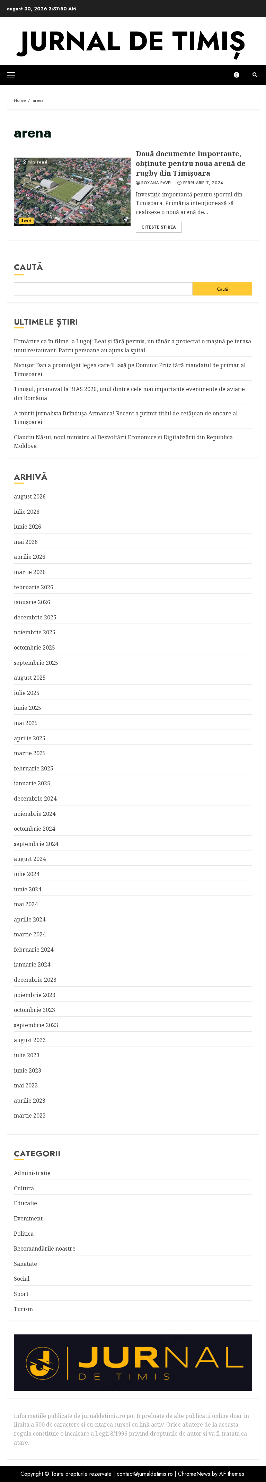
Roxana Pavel (156, 183)
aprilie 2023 (29, 1100)
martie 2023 (30, 1115)
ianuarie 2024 (32, 964)
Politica (24, 1233)
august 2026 (30, 496)
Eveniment (28, 1218)
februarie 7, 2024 (203, 183)
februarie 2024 (33, 949)
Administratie (32, 1173)
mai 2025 (26, 723)
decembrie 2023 (35, 979)
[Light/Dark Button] (240, 74)
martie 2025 (30, 753)
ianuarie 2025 (32, 783)
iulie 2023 (26, 1055)
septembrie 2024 (36, 844)
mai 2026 (26, 542)
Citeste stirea (158, 227)
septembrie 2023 (36, 1025)
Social (21, 1278)
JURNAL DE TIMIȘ (133, 41)
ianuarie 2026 (32, 602)
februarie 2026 (33, 587)
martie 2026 (30, 572)
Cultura (24, 1188)
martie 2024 (30, 934)
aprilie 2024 (29, 919)
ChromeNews (194, 1474)
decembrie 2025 (35, 617)
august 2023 (30, 1040)
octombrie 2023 (34, 1010)
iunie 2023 (27, 1070)
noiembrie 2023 (34, 995)
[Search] (254, 74)
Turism (23, 1309)
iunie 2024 (27, 889)
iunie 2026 (27, 526)
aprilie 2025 (29, 738)
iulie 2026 (26, 511)
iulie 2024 (26, 874)
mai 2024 (26, 904)
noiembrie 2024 (34, 814)
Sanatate (25, 1264)
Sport (26, 220)
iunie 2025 (27, 708)
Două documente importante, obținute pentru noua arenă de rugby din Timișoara (72, 191)
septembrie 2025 (36, 663)
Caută (28, 267)
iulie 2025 (26, 693)
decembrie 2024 (35, 798)
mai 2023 (26, 1085)
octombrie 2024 (34, 828)
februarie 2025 (33, 768)
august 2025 (30, 677)
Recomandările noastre (45, 1248)
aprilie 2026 (29, 557)
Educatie (25, 1203)
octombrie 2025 (34, 647)
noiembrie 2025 (34, 632)
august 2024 (30, 859)
